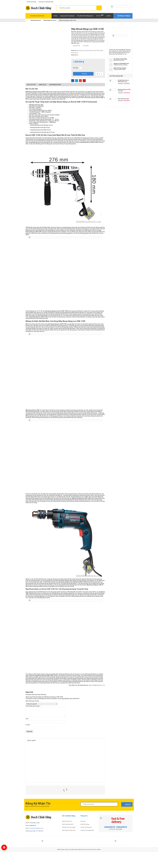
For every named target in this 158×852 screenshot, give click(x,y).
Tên (27, 718)
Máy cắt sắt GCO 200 (123, 98)
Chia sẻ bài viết (76, 45)
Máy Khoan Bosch (36, 20)
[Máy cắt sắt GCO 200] (113, 101)
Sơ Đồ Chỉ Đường (84, 824)
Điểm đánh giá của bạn (32, 701)
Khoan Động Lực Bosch (50, 20)
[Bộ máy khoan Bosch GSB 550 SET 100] (113, 83)
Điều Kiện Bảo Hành (55, 84)
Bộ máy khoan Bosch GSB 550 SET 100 (123, 81)
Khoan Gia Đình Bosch (94, 50)
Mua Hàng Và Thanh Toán (68, 830)
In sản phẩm (86, 45)
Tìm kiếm (99, 7)
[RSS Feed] (87, 841)
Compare (97, 74)
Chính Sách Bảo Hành (67, 824)
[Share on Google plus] (80, 80)
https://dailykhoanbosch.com (97, 685)
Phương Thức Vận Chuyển (68, 827)
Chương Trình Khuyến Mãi (87, 830)
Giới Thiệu (82, 821)
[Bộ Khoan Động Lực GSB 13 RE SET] (113, 92)
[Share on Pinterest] (84, 80)
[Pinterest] (78, 841)
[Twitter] (73, 841)
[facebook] (123, 1)
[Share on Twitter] (76, 80)
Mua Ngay (84, 73)
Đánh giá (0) (42, 84)
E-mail (28, 725)
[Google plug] (126, 1)
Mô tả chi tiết (31, 84)
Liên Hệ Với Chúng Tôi (86, 827)
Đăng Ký (128, 804)
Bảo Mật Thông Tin (67, 821)
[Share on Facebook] (72, 80)
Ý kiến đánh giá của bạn (33, 706)
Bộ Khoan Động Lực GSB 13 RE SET (124, 90)
